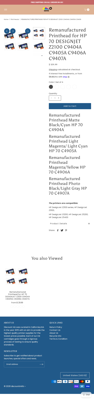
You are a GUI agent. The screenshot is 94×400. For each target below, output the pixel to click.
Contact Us (54, 330)
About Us (53, 333)
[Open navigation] (6, 10)
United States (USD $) (75, 375)
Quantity (53, 93)
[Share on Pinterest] (66, 230)
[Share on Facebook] (58, 230)
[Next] (13, 31)
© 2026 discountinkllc (14, 386)
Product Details (58, 223)
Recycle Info (55, 336)
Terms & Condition (58, 338)
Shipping (53, 69)
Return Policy (55, 327)
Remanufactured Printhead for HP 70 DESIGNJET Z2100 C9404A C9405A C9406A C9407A (17, 295)
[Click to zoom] (27, 31)
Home (6, 19)
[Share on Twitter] (62, 230)
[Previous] (7, 31)
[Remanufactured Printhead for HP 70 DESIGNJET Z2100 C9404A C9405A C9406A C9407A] (17, 277)
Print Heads (15, 19)
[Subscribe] (41, 364)
